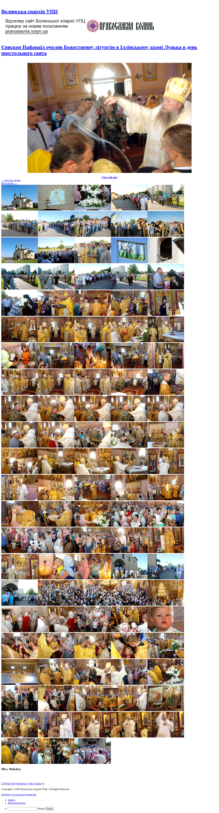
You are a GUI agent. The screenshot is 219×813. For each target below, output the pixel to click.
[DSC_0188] (109, 172)
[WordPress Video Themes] (8, 783)
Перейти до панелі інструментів (18, 794)
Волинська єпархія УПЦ (29, 11)
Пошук (41, 808)
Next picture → (9, 183)
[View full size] (109, 177)
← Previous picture (11, 180)
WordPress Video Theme (28, 783)
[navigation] (109, 804)
